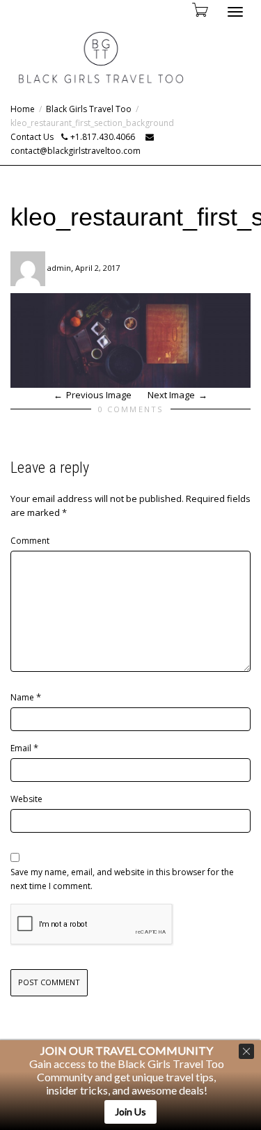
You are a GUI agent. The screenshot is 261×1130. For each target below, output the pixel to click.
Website (26, 799)
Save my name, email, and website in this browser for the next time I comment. (122, 879)
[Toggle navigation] (235, 12)
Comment (29, 541)
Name (22, 697)
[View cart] (199, 9)
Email (20, 748)
